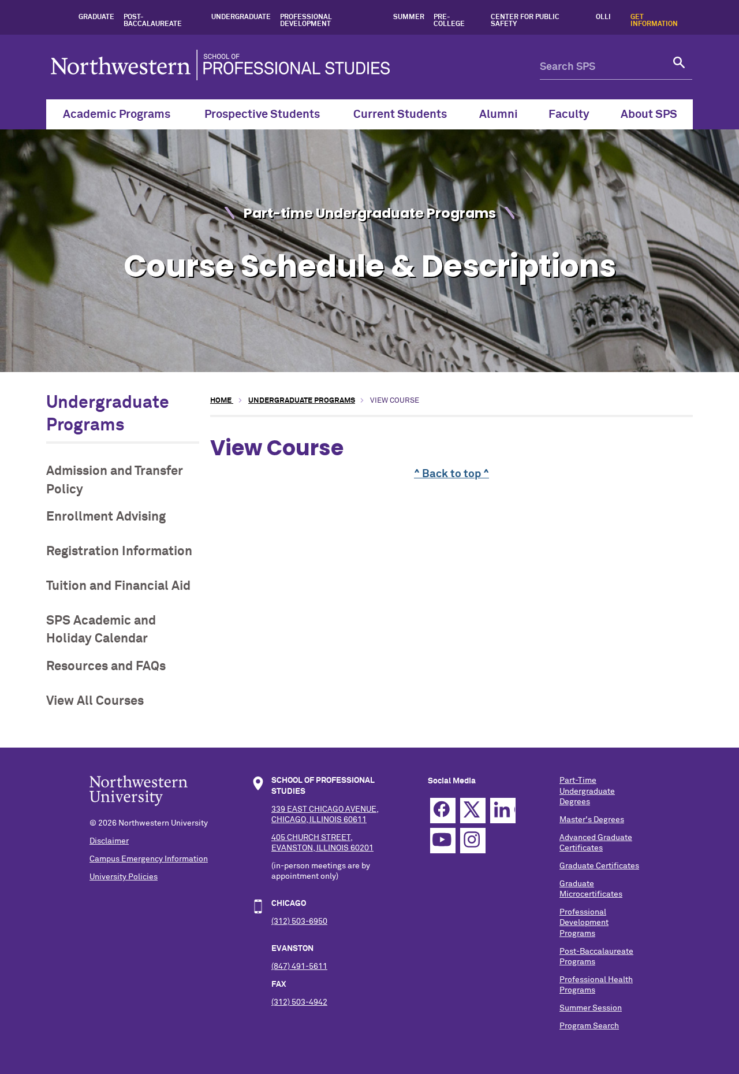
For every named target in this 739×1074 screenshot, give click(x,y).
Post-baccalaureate (153, 21)
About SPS (649, 114)
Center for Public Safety (525, 21)
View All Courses (95, 701)
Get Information (654, 21)
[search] (679, 67)
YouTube (443, 840)
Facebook (443, 810)
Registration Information (119, 551)
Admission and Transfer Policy (114, 480)
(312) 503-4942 (299, 1002)
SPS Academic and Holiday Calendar (101, 629)
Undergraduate (241, 17)
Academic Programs (116, 114)
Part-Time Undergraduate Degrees (587, 790)
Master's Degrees (591, 820)
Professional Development (306, 21)
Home (221, 400)
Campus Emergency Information (148, 859)
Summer (408, 17)
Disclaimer (109, 841)
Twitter (473, 810)
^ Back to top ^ (451, 474)
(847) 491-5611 (299, 966)
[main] (451, 478)
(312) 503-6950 (299, 921)
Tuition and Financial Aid (118, 586)
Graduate (96, 17)
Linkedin (503, 810)
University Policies (123, 877)
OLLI (603, 17)
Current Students (400, 114)
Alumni (498, 114)
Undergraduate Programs (301, 400)
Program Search (589, 1026)
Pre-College (449, 21)
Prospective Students (262, 114)
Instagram (473, 840)
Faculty (568, 114)
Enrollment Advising (106, 516)
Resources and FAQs (106, 666)
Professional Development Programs (584, 922)
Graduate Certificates (599, 866)
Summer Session (590, 1008)
